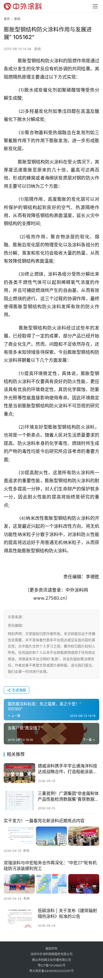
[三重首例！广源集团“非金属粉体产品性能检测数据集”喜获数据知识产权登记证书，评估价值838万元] (19, 800)
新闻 (37, 49)
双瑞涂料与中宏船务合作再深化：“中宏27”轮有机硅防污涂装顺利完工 (50, 865)
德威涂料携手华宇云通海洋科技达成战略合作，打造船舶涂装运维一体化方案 (67, 769)
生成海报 (18, 690)
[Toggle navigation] (95, 6)
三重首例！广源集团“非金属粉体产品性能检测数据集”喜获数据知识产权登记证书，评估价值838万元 (68, 796)
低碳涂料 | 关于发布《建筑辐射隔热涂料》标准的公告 (67, 913)
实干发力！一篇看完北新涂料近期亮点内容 (44, 820)
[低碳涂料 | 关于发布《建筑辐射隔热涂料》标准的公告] (19, 918)
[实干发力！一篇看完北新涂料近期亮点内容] (51, 836)
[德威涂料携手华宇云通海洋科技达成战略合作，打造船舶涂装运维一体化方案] (19, 773)
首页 (7, 19)
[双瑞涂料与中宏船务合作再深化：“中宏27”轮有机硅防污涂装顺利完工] (51, 883)
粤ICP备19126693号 (52, 965)
